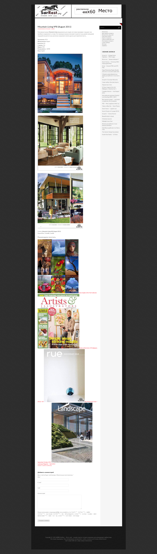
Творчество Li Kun (107, 85)
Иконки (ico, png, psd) (107, 35)
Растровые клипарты (107, 41)
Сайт (39, 488)
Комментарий (41, 493)
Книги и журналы (47, 465)
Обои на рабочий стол (108, 39)
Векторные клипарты (108, 33)
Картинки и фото (106, 36)
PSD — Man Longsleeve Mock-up (110, 103)
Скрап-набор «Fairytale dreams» (110, 82)
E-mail (40, 482)
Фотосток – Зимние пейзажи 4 (110, 59)
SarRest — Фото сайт (66, 537)
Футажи (104, 44)
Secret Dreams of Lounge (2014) (110, 111)
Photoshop (105, 31)
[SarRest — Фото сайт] (53, 17)
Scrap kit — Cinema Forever (109, 113)
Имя (39, 477)
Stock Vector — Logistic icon (109, 108)
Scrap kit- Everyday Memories (110, 79)
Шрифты (104, 45)
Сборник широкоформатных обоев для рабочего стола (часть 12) (111, 76)
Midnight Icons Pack (107, 121)
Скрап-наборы (106, 42)
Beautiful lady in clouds (108, 116)
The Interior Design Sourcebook (110, 132)
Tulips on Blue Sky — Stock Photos (111, 106)
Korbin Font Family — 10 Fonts (110, 134)
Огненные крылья (107, 119)
